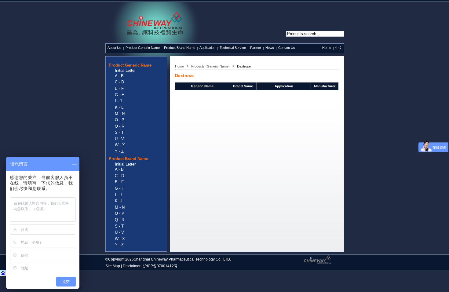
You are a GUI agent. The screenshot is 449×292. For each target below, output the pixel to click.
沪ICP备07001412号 (160, 266)
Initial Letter (125, 70)
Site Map (112, 266)
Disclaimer (132, 266)
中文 (338, 47)
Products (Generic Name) (210, 66)
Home (326, 47)
